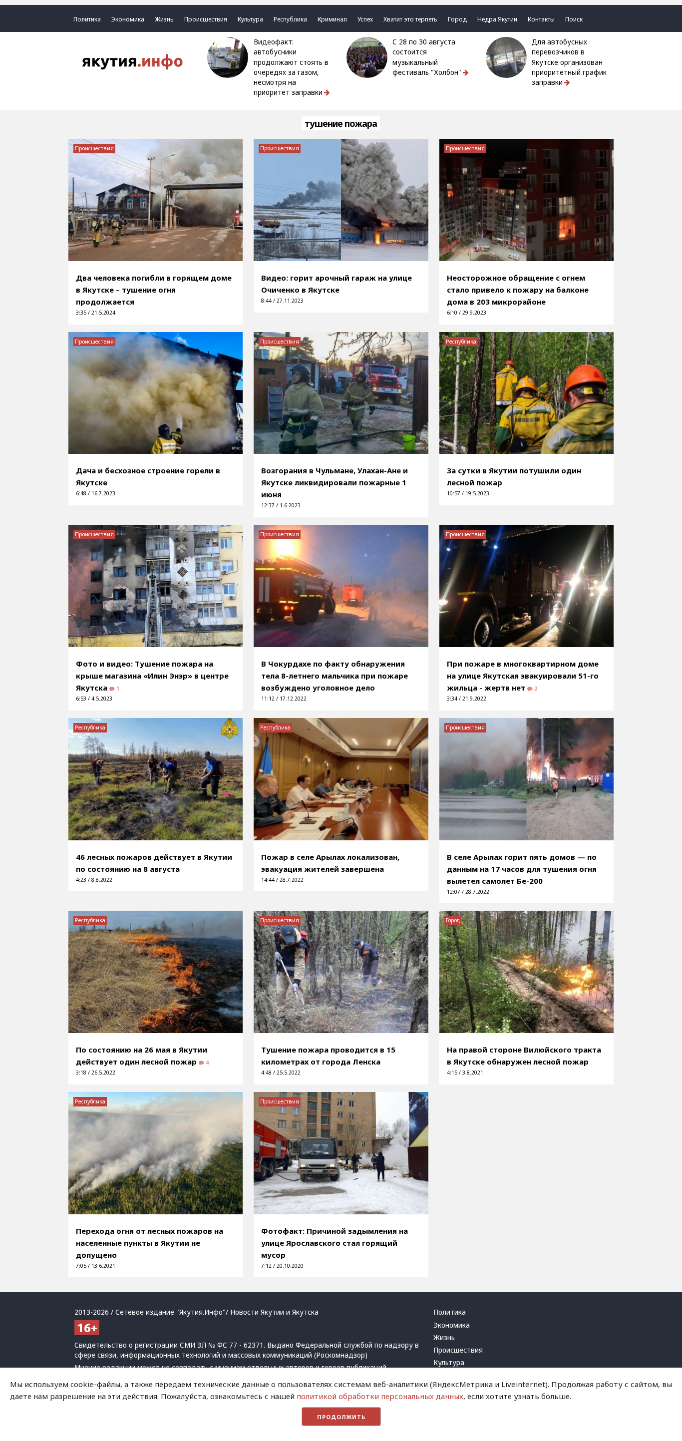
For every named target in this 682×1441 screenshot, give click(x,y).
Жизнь (164, 19)
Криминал (332, 19)
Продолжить (341, 1417)
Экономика (127, 19)
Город (457, 19)
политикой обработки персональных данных (380, 1396)
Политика (87, 19)
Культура (250, 19)
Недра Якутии (497, 19)
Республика (290, 19)
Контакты (541, 19)
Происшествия (205, 19)
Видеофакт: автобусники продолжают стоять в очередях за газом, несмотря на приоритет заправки (291, 67)
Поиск (574, 19)
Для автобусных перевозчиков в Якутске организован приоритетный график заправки (569, 62)
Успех (365, 19)
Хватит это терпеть (410, 19)
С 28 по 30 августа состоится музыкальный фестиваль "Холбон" (426, 57)
